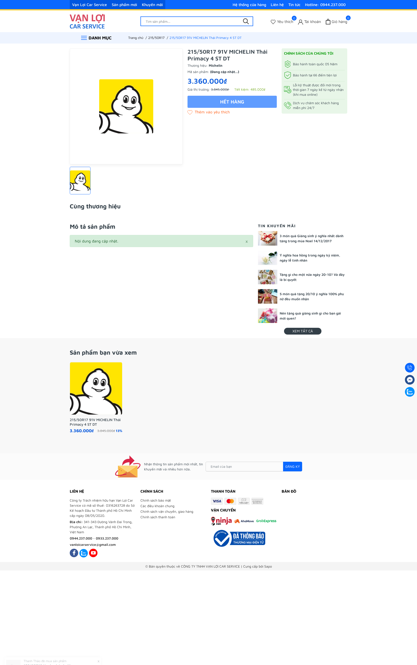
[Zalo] (83, 553)
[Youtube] (93, 553)
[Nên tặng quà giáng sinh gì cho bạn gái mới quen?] (267, 315)
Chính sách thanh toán (157, 517)
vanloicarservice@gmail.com (93, 544)
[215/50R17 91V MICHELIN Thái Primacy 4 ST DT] (96, 388)
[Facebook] (74, 553)
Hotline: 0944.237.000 (325, 4)
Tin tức (294, 4)
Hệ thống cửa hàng (249, 4)
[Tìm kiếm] (246, 21)
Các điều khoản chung (157, 506)
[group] (126, 106)
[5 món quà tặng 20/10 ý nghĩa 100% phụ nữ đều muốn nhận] (267, 296)
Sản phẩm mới (124, 4)
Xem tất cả (302, 331)
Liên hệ (277, 4)
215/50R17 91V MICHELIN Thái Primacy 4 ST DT (95, 422)
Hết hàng (232, 101)
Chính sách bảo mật (155, 500)
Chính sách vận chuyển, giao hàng (166, 511)
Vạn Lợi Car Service (89, 4)
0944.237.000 (81, 538)
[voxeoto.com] (87, 21)
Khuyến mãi (152, 4)
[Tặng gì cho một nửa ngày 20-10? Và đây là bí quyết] (267, 277)
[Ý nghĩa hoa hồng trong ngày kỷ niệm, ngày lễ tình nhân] (267, 257)
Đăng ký (292, 466)
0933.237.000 (107, 538)
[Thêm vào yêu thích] (209, 112)
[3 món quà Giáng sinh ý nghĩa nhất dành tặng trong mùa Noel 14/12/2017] (267, 238)
